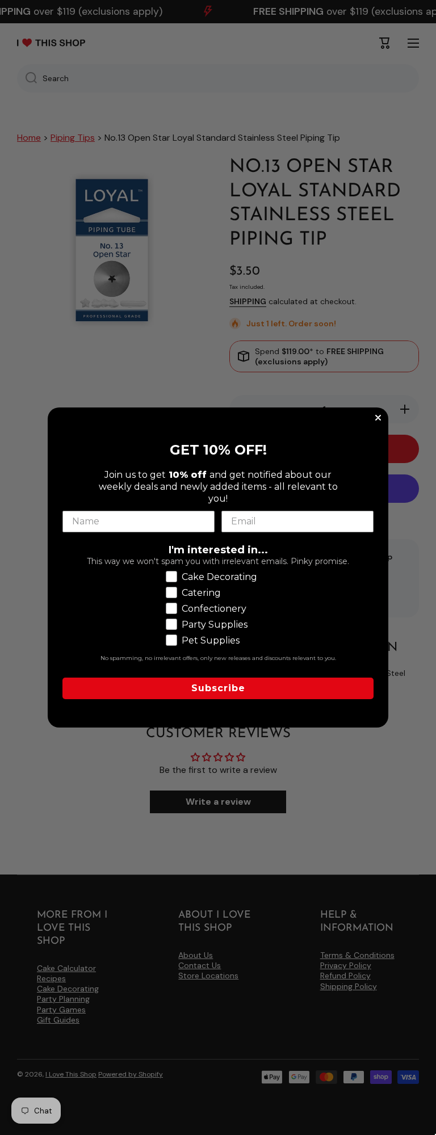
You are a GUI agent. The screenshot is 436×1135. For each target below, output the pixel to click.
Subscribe (218, 688)
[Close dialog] (378, 417)
